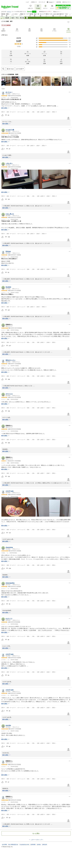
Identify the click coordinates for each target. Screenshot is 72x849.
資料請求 (44, 844)
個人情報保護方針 (13, 844)
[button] (6, 81)
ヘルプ (27, 2)
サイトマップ (42, 2)
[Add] (68, 22)
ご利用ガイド (34, 2)
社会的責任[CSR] (24, 844)
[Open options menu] (69, 92)
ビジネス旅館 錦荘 (6, 21)
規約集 (39, 844)
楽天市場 (59, 2)
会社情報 (4, 844)
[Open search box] (3, 69)
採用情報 (33, 844)
